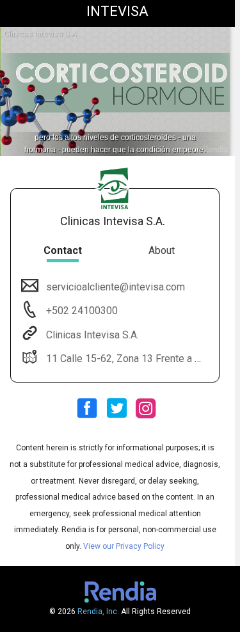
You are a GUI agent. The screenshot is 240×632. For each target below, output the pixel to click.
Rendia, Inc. (98, 611)
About (161, 250)
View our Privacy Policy (123, 546)
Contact (63, 250)
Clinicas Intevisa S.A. (92, 335)
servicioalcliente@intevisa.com (115, 287)
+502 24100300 (81, 310)
